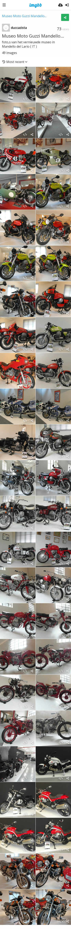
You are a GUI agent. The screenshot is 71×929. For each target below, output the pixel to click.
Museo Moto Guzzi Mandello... (24, 16)
